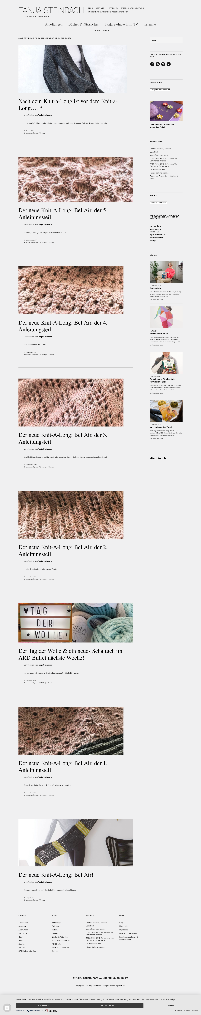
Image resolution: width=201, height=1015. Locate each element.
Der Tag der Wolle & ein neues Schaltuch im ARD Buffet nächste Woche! (70, 654)
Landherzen (155, 229)
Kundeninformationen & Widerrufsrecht (108, 12)
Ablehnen (43, 1005)
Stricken (42, 133)
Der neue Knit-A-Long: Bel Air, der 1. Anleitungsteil (62, 766)
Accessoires (27, 133)
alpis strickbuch (157, 235)
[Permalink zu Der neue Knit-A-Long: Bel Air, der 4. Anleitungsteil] (70, 313)
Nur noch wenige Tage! (161, 427)
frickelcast (154, 232)
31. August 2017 (29, 898)
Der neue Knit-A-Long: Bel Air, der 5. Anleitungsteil (62, 213)
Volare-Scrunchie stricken (160, 155)
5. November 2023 (155, 376)
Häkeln (21, 937)
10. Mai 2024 (154, 331)
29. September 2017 (30, 240)
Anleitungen (53, 24)
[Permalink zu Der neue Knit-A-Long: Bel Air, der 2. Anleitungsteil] (70, 537)
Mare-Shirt (154, 152)
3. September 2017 (30, 680)
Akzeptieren (107, 1005)
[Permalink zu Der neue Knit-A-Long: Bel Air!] (75, 865)
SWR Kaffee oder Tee (27, 951)
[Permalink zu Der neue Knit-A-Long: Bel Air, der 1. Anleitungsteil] (70, 753)
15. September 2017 (30, 465)
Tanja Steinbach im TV (121, 24)
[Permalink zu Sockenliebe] (166, 272)
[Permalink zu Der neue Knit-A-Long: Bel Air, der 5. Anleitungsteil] (75, 201)
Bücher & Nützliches (84, 24)
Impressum (113, 8)
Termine (150, 24)
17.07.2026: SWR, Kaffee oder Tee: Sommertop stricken (164, 159)
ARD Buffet (43, 683)
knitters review (156, 237)
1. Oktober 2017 (29, 131)
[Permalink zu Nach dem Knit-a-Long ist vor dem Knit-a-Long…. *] (72, 91)
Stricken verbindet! (159, 333)
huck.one (122, 986)
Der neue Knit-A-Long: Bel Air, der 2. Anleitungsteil (62, 550)
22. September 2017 (30, 352)
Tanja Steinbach (45, 115)
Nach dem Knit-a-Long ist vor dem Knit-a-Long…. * (68, 104)
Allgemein (35, 133)
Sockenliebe (155, 288)
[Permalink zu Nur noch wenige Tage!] (166, 411)
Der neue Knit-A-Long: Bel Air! (55, 874)
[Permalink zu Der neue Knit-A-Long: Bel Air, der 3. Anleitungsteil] (70, 425)
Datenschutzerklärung (132, 8)
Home (20, 940)
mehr (171, 1005)
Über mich (100, 8)
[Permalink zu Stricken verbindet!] (166, 317)
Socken (21, 947)
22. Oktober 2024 (155, 286)
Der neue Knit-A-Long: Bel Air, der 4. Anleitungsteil (62, 326)
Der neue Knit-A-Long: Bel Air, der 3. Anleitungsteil (62, 438)
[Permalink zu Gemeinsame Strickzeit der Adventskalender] (166, 363)
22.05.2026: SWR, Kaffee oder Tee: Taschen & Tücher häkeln (164, 165)
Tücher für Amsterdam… (159, 173)
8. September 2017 (30, 577)
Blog (90, 8)
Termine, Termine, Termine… (161, 149)
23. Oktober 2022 (155, 424)
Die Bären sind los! (157, 170)
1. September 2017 (30, 793)
